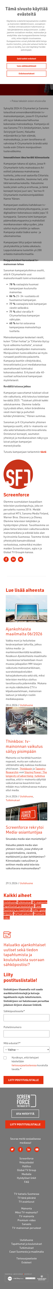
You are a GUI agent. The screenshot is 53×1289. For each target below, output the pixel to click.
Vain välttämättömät (26, 66)
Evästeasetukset (26, 73)
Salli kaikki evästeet (26, 58)
